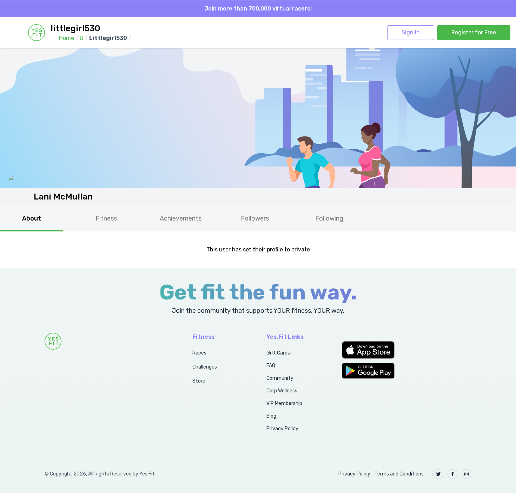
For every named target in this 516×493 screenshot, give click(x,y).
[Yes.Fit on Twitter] (438, 474)
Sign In (411, 32)
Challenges (204, 367)
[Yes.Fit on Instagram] (466, 474)
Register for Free (473, 32)
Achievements (180, 218)
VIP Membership (284, 403)
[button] (406, 350)
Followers (255, 218)
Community (279, 378)
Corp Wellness (281, 391)
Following (329, 218)
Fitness (106, 218)
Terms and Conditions (399, 474)
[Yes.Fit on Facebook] (452, 474)
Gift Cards (278, 353)
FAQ (270, 366)
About (31, 218)
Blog (271, 416)
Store (198, 381)
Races (199, 353)
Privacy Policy (282, 429)
